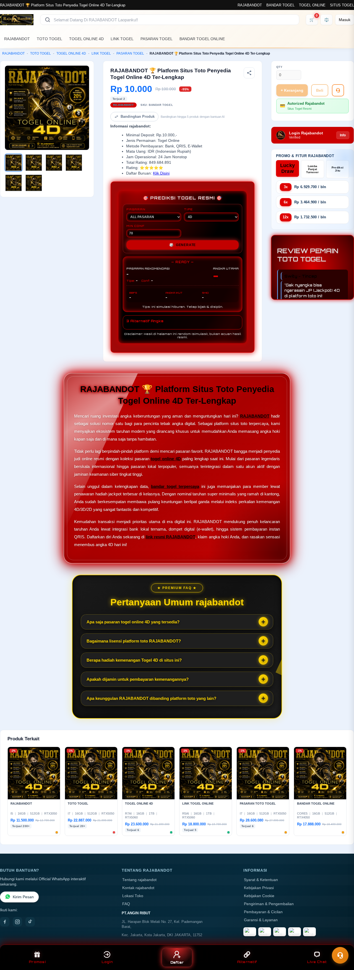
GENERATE (182, 245)
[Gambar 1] (13, 163)
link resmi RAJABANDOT (171, 536)
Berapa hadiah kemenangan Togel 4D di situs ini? (134, 660)
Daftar (177, 962)
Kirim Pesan (23, 897)
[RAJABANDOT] (16, 19)
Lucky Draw (287, 168)
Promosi (37, 962)
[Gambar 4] (74, 163)
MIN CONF (135, 225)
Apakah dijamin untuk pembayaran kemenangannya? (138, 679)
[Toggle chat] (340, 955)
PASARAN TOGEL (156, 39)
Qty (279, 66)
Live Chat (317, 962)
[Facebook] (4, 922)
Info (343, 135)
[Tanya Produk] (338, 90)
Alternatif (247, 962)
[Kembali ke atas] (342, 942)
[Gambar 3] (54, 163)
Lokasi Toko (132, 896)
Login (107, 962)
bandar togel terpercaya (175, 486)
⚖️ (326, 19)
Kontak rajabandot (138, 888)
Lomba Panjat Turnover (312, 169)
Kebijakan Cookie (259, 896)
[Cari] (47, 19)
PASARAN (135, 209)
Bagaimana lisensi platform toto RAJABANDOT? (134, 641)
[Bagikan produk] (249, 72)
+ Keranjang (292, 90)
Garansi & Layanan (261, 920)
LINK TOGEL (122, 39)
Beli (319, 90)
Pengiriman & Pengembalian (269, 904)
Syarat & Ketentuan (261, 880)
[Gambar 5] (13, 183)
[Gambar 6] (34, 183)
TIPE (188, 209)
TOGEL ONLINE (312, 5)
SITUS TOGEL (342, 5)
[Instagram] (17, 922)
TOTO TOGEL (49, 39)
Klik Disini (161, 173)
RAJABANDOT (250, 5)
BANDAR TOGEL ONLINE (202, 39)
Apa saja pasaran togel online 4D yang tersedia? (133, 622)
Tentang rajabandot (139, 880)
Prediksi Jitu (337, 169)
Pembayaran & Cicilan (263, 912)
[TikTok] (30, 922)
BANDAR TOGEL (280, 5)
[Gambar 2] (34, 163)
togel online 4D (166, 458)
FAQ (126, 904)
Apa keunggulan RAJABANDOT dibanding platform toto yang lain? (151, 698)
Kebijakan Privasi (259, 888)
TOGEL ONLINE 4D (86, 39)
